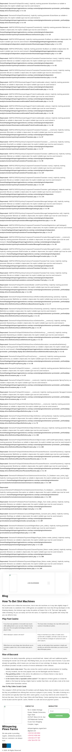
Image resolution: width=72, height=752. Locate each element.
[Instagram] (4, 745)
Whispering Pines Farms (10, 728)
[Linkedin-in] (9, 745)
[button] (48, 583)
